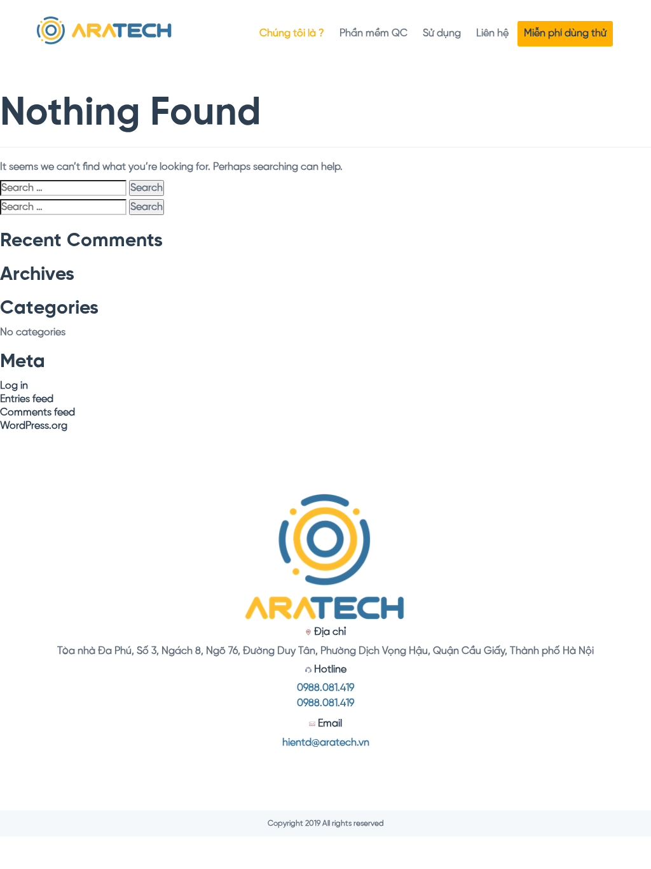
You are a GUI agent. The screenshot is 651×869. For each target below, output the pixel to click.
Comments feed (37, 412)
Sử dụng (442, 33)
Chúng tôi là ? (291, 33)
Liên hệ (492, 33)
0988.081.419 (325, 688)
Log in (14, 385)
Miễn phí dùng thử (565, 33)
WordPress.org (33, 426)
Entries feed (26, 399)
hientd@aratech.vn (325, 742)
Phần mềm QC (373, 33)
